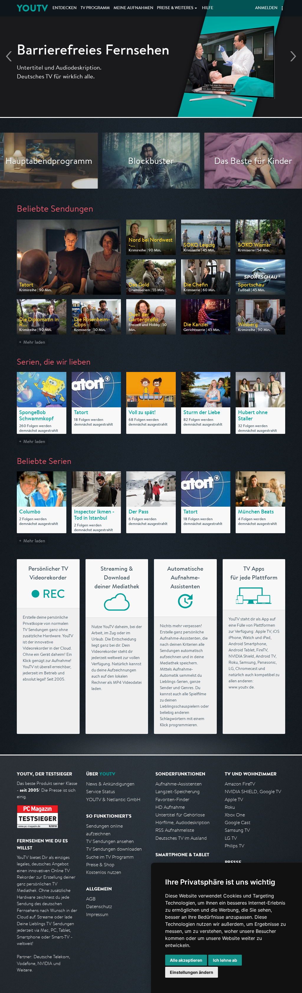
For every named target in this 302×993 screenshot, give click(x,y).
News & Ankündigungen (110, 784)
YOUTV (32, 8)
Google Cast (237, 822)
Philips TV (234, 846)
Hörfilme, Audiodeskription (182, 822)
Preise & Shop (100, 865)
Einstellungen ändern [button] (191, 972)
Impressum (97, 914)
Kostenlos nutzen (103, 872)
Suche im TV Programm (110, 857)
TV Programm (95, 8)
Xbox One (235, 815)
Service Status (100, 791)
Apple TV (234, 799)
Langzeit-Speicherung (177, 791)
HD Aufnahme (170, 807)
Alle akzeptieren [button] (186, 960)
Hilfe (207, 8)
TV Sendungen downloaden (114, 849)
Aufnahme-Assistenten (178, 784)
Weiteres (175, 8)
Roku (230, 807)
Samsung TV (237, 830)
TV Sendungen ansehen (110, 841)
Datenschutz (99, 906)
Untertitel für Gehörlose (180, 815)
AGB (91, 899)
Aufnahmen (133, 8)
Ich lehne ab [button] (225, 960)
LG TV (231, 838)
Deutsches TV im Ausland (181, 838)
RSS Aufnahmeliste (174, 830)
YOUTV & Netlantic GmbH (113, 799)
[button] (282, 8)
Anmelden (266, 8)
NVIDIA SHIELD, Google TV (253, 791)
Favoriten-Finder (172, 799)
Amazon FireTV (240, 784)
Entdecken (64, 8)
